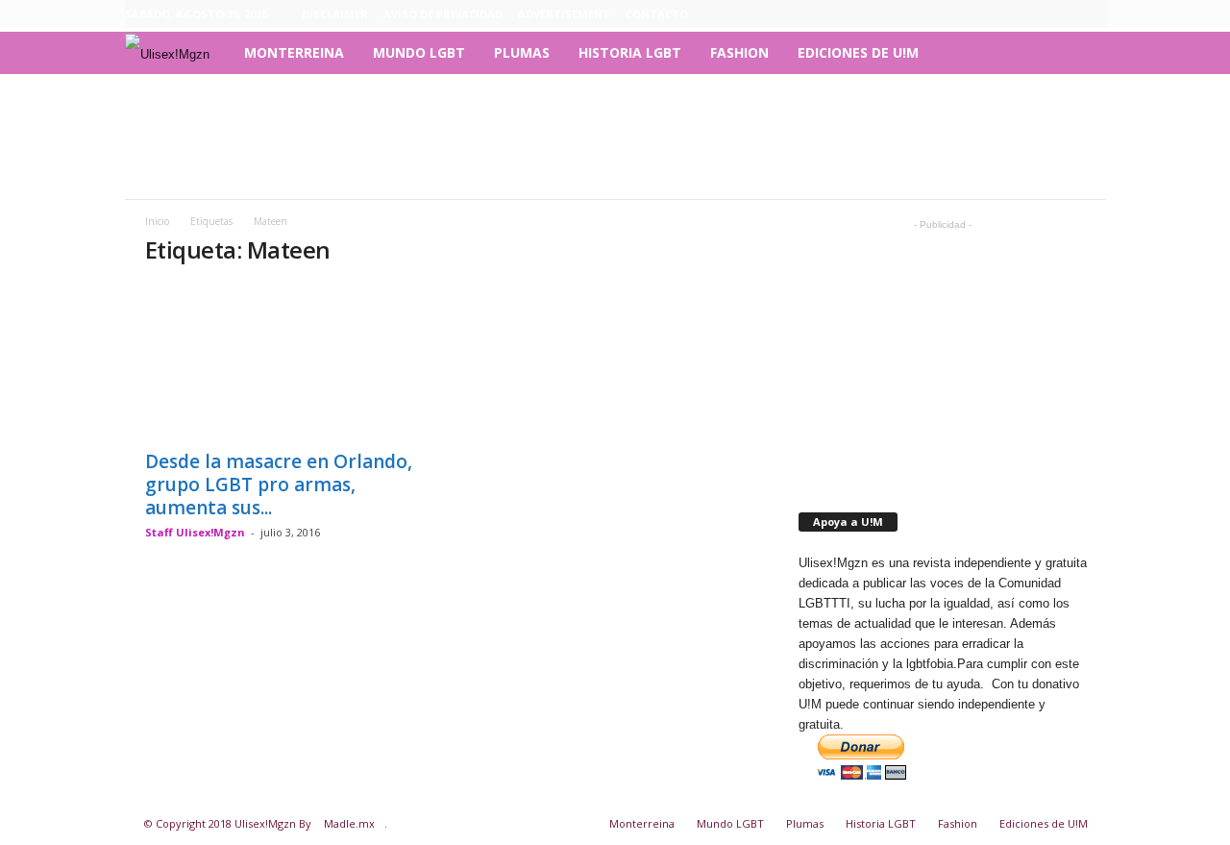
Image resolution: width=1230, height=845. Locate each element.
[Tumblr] (1061, 14)
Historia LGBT (629, 52)
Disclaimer (335, 14)
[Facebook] (1002, 14)
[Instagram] (1032, 14)
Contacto (657, 14)
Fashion (739, 52)
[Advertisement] (615, 136)
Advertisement (564, 14)
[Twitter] (1091, 14)
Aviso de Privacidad (443, 14)
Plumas (522, 52)
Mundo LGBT (419, 52)
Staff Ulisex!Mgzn (195, 532)
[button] (1077, 53)
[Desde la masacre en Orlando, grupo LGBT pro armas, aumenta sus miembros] (289, 361)
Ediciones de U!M (858, 52)
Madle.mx (349, 823)
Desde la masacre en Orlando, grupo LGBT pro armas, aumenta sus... (278, 484)
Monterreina (294, 52)
